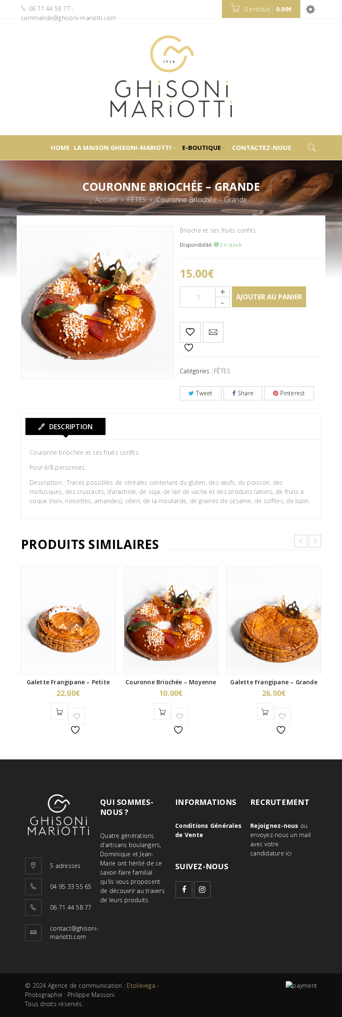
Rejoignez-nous (274, 826)
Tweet (204, 393)
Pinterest (292, 393)
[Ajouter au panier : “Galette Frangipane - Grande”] (265, 711)
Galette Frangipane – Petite (68, 682)
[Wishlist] (190, 332)
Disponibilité (196, 244)
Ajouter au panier (269, 296)
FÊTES (136, 199)
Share (246, 393)
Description (70, 426)
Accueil (106, 199)
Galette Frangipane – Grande (273, 682)
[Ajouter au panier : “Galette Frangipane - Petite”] (59, 711)
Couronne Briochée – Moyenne (171, 682)
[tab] (65, 426)
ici (289, 853)
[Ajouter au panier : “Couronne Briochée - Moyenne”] (162, 711)
